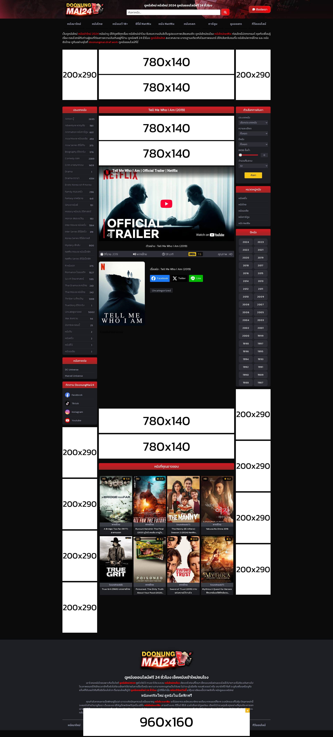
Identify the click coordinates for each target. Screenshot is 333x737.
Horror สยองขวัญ (74, 218)
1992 (246, 367)
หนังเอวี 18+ (120, 24)
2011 (260, 289)
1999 (261, 336)
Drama (68, 171)
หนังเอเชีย (70, 351)
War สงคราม (71, 318)
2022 (246, 250)
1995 (260, 351)
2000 (245, 336)
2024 (246, 242)
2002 (245, 328)
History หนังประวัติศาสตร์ (78, 211)
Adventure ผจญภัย (75, 125)
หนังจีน (68, 331)
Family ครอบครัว (74, 192)
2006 (245, 312)
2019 (115, 254)
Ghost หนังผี (71, 205)
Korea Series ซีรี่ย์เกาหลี (77, 238)
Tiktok (75, 403)
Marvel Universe (74, 376)
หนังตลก (189, 24)
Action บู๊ (69, 119)
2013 (260, 281)
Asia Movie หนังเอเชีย (76, 138)
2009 (260, 297)
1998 (246, 343)
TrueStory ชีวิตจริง (74, 305)
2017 (260, 265)
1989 (261, 375)
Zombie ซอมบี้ (72, 325)
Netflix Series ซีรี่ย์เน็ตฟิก (78, 259)
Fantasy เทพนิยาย (74, 198)
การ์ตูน (212, 24)
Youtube (76, 420)
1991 (260, 367)
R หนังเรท (70, 265)
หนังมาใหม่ (74, 24)
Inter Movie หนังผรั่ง (75, 225)
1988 (246, 382)
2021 (260, 250)
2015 (260, 273)
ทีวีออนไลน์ (259, 24)
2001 (261, 328)
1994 (246, 359)
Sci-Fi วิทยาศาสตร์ (74, 279)
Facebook (77, 395)
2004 (245, 320)
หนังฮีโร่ (69, 345)
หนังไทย (97, 24)
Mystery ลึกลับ (72, 245)
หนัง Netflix (166, 24)
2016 (246, 273)
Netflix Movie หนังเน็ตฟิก (78, 252)
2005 (260, 312)
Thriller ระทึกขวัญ (74, 298)
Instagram (77, 412)
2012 (246, 289)
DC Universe (71, 369)
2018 (246, 265)
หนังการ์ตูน (243, 217)
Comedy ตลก (72, 158)
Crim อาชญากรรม (74, 165)
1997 (260, 343)
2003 (260, 320)
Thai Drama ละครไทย (76, 285)
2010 (246, 297)
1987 (260, 382)
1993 (260, 359)
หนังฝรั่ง (69, 338)
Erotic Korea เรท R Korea (78, 185)
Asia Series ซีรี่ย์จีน (75, 145)
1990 (246, 375)
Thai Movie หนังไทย (75, 292)
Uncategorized (73, 312)
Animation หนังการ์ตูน (76, 132)
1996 (246, 351)
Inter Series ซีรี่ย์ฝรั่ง (76, 231)
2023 (261, 242)
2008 (245, 304)
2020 (245, 257)
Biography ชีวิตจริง (75, 152)
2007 (260, 304)
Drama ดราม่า (72, 178)
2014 (246, 281)
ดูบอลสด (236, 24)
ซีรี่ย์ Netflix (143, 24)
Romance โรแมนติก (75, 272)
